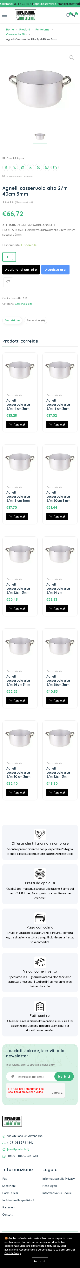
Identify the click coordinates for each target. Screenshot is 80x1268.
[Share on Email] (47, 167)
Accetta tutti (40, 1261)
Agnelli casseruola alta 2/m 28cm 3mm (58, 680)
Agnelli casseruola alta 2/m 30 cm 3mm (18, 772)
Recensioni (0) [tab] (36, 320)
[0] (68, 15)
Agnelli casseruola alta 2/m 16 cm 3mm (58, 404)
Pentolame (42, 29)
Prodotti (24, 29)
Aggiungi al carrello (21, 270)
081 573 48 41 (23, 3)
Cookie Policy (12, 1253)
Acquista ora (55, 270)
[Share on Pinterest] (22, 167)
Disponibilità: (11, 245)
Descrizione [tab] (12, 320)
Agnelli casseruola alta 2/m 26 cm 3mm (18, 680)
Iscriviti (64, 1076)
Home (10, 29)
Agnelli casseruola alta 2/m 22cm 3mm (18, 588)
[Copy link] (55, 167)
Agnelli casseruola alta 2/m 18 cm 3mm (18, 496)
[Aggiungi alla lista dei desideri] (8, 282)
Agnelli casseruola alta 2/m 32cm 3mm (58, 772)
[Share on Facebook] (6, 167)
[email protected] (18, 1149)
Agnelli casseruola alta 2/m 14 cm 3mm (18, 404)
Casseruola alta (16, 34)
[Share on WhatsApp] (39, 167)
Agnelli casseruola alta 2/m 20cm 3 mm (58, 496)
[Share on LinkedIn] (30, 167)
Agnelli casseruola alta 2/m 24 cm (58, 588)
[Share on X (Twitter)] (14, 167)
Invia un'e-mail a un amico (19, 176)
